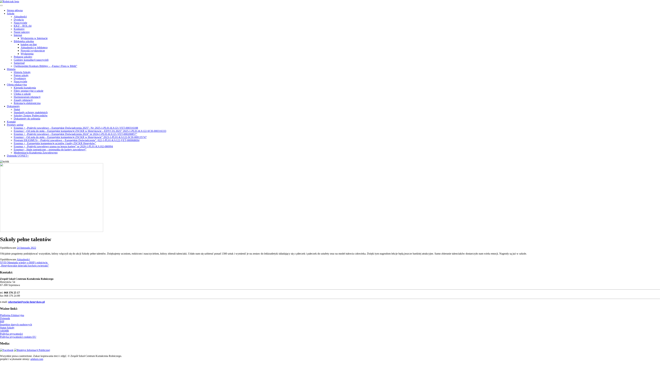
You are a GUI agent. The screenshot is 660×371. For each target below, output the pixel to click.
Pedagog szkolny (23, 56)
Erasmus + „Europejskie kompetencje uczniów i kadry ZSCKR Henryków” (55, 143)
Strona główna (15, 10)
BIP (2, 321)
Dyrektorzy (20, 78)
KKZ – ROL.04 (22, 25)
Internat (18, 35)
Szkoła (10, 13)
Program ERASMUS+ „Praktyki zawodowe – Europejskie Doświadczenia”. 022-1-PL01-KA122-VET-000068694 (76, 140)
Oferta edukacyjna (17, 84)
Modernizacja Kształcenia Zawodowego (36, 152)
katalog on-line (29, 44)
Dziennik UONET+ (18, 155)
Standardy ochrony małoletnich (31, 112)
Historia (11, 69)
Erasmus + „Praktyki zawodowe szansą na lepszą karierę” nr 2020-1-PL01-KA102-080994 (63, 146)
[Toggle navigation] (1, 5)
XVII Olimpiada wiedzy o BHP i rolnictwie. (24, 262)
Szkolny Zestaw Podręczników (31, 115)
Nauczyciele (20, 22)
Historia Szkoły (22, 72)
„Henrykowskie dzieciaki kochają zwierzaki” (24, 265)
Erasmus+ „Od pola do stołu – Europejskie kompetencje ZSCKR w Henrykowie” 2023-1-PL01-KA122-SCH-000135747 (80, 137)
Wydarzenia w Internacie (34, 38)
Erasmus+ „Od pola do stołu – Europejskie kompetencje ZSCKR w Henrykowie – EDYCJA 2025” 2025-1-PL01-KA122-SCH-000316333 (90, 131)
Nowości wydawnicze (33, 50)
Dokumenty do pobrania (27, 118)
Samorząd (19, 62)
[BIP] (32, 350)
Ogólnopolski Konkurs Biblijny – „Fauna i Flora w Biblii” (45, 66)
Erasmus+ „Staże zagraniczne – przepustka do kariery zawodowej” (50, 149)
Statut (17, 109)
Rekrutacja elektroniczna (27, 103)
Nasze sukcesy (22, 32)
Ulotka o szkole (22, 93)
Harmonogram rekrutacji (27, 96)
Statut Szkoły (7, 327)
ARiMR (4, 330)
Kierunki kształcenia (25, 87)
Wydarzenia (27, 53)
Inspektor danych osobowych (16, 324)
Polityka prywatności (11, 333)
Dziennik (5, 318)
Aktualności (20, 16)
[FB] (6, 350)
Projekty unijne (15, 124)
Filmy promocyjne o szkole (28, 90)
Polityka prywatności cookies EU (18, 336)
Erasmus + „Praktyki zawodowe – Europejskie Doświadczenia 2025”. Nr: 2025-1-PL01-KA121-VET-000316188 (76, 127)
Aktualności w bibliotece (34, 47)
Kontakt (11, 121)
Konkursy (19, 28)
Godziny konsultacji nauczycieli (31, 59)
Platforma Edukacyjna (12, 315)
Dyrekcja (19, 19)
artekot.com (36, 359)
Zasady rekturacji (23, 100)
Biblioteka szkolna (24, 41)
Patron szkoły (21, 75)
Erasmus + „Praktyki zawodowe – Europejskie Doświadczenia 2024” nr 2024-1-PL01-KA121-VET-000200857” (75, 134)
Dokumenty (13, 106)
